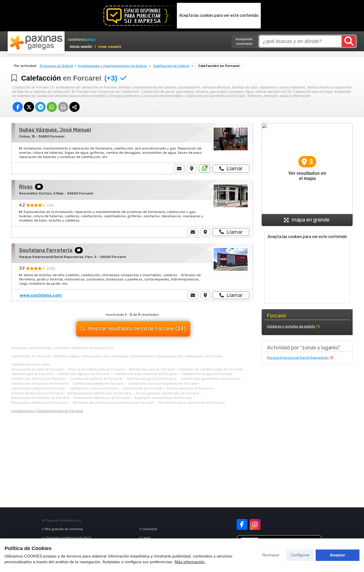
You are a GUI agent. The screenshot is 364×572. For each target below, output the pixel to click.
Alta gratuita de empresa (64, 529)
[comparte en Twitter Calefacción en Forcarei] (29, 107)
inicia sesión (81, 46)
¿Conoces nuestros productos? (68, 538)
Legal (146, 538)
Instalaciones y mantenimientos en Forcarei (47, 411)
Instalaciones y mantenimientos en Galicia (112, 66)
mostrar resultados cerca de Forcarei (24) (137, 328)
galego (90, 40)
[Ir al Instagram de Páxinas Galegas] (255, 524)
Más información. (190, 561)
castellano (76, 40)
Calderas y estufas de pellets (291, 326)
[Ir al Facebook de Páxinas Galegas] (242, 524)
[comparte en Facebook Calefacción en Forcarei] (18, 107)
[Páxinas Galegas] (36, 42)
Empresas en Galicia (56, 66)
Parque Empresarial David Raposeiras (298, 358)
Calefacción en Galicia (171, 66)
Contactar (149, 529)
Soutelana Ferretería (46, 250)
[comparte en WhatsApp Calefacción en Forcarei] (52, 107)
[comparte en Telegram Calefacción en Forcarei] (40, 107)
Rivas (26, 187)
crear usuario (109, 46)
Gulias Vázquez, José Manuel (55, 130)
